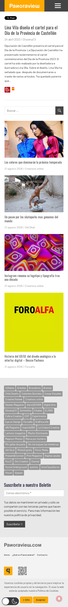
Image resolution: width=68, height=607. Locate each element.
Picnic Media (41, 450)
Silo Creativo (21, 461)
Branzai (47, 387)
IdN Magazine (12, 427)
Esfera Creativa (13, 416)
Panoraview (24, 5)
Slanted (35, 461)
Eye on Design (13, 421)
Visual (8, 472)
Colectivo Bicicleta (32, 393)
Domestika (25, 410)
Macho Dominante (38, 433)
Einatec (38, 410)
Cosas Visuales (52, 393)
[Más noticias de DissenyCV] (7, 90)
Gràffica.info (42, 421)
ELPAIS (49, 410)
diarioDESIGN (34, 404)
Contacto (42, 554)
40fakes (9, 387)
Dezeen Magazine (14, 404)
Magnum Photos (14, 438)
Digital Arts (50, 404)
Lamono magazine (15, 433)
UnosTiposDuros (50, 467)
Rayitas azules (52, 455)
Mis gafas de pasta (15, 444)
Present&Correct (14, 455)
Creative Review (13, 399)
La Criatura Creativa (48, 427)
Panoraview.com (22, 545)
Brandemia (35, 387)
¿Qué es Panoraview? (23, 554)
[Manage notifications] (59, 599)
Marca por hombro (36, 438)
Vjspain (19, 472)
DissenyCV (29, 39)
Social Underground (16, 467)
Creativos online (34, 168)
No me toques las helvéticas (43, 444)
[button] (10, 601)
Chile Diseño (12, 393)
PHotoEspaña (24, 450)
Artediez (21, 387)
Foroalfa (30, 366)
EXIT (27, 416)
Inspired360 (28, 427)
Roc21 (8, 461)
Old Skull (30, 227)
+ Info (26, 599)
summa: (34, 467)
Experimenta (39, 416)
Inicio (7, 554)
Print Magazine (34, 455)
